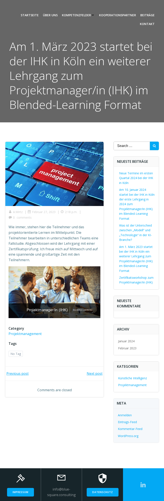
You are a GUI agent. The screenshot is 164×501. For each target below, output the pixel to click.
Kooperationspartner (117, 15)
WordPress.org (128, 436)
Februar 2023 (127, 348)
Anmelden (125, 415)
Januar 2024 (126, 341)
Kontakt (147, 24)
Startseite (30, 15)
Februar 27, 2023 (44, 212)
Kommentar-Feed (130, 429)
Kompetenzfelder (76, 15)
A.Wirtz (18, 212)
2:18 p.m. (71, 212)
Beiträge (147, 15)
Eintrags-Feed (127, 422)
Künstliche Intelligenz (132, 378)
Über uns (50, 15)
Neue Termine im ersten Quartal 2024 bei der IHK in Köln (136, 178)
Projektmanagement (25, 333)
